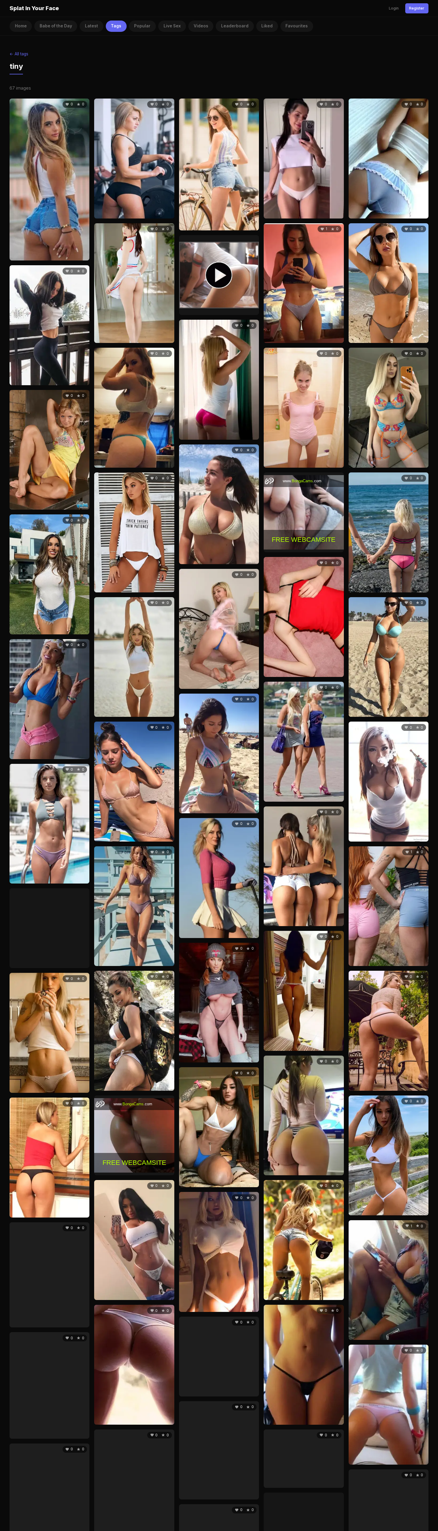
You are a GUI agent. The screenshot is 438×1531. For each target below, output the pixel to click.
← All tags (19, 53)
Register (416, 8)
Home (21, 26)
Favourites (296, 26)
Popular (142, 26)
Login (394, 8)
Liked (267, 26)
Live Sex (172, 26)
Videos (201, 26)
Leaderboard (234, 26)
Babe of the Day (56, 26)
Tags (116, 26)
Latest (91, 26)
